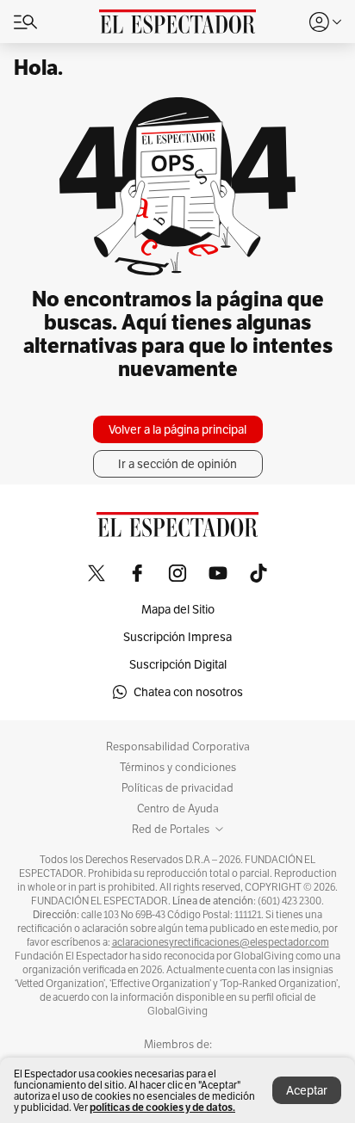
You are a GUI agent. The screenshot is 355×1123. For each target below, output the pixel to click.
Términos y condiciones (178, 768)
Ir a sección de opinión (177, 464)
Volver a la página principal (177, 429)
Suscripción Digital (178, 664)
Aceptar (306, 1090)
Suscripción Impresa (177, 637)
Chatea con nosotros (188, 692)
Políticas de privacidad (177, 788)
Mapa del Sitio (178, 609)
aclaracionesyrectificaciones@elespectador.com (220, 942)
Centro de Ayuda (178, 809)
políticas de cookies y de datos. (162, 1107)
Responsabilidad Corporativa (178, 747)
